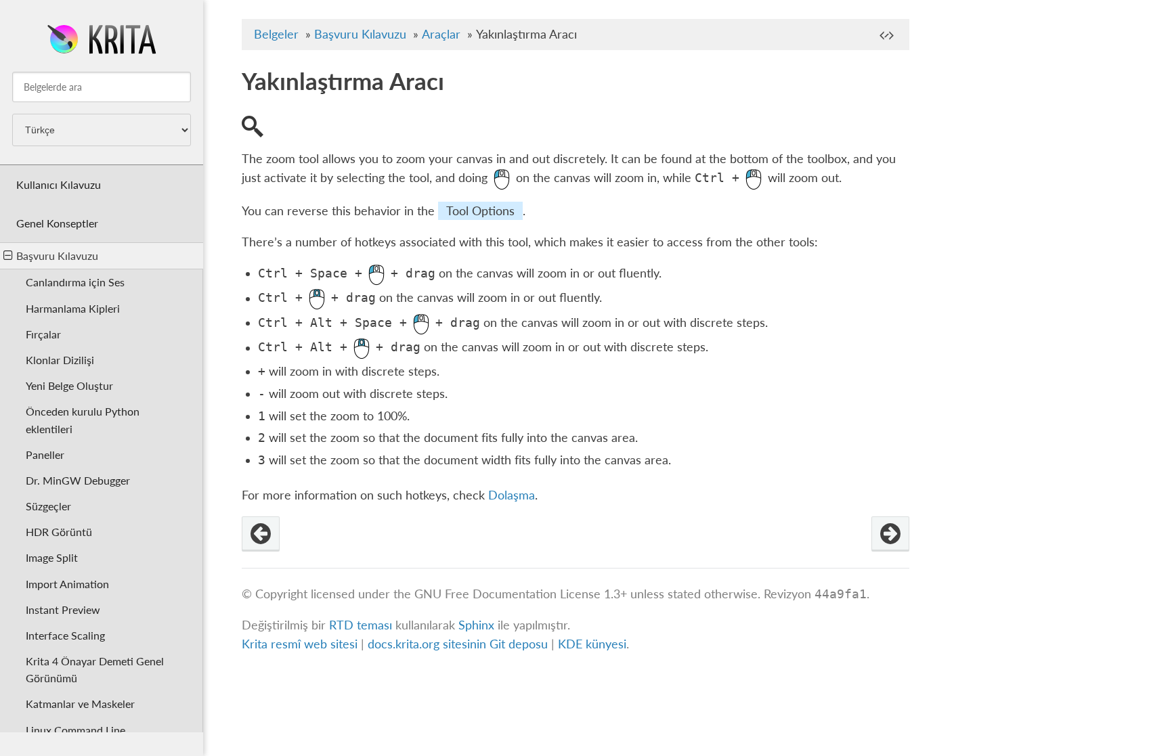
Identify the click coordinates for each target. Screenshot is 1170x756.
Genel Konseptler (57, 223)
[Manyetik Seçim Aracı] (261, 534)
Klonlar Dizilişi (60, 359)
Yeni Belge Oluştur (69, 385)
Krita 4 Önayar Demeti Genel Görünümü (95, 669)
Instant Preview (63, 609)
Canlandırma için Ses (75, 281)
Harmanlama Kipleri (73, 308)
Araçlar (441, 34)
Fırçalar (43, 334)
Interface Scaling (65, 635)
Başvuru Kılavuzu (57, 255)
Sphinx (476, 625)
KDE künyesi (592, 644)
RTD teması (360, 625)
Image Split (52, 557)
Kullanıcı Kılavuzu (58, 184)
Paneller (45, 454)
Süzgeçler (48, 505)
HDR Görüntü (59, 531)
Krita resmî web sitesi (300, 644)
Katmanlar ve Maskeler (80, 703)
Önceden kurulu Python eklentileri (82, 420)
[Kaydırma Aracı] (890, 534)
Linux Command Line (75, 730)
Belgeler (276, 34)
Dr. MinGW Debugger (78, 480)
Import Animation (67, 583)
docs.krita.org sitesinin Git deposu (459, 644)
